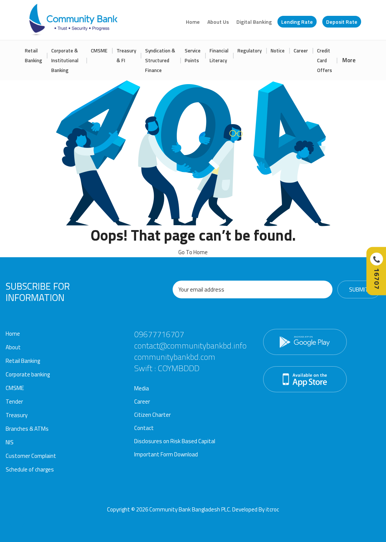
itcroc (272, 509)
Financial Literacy (219, 55)
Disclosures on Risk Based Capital (174, 441)
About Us (218, 22)
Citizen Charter (152, 414)
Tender (14, 401)
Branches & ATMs (27, 428)
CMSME (99, 50)
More (348, 60)
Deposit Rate (341, 22)
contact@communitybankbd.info (190, 345)
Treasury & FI (126, 55)
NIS (10, 442)
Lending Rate (297, 22)
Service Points (193, 55)
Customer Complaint (31, 455)
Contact (144, 428)
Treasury (17, 415)
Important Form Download (166, 454)
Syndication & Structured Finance (160, 60)
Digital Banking (254, 22)
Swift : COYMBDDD (166, 368)
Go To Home (193, 252)
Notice (278, 50)
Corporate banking (28, 374)
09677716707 (159, 334)
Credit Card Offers (324, 60)
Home (193, 22)
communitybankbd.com (174, 356)
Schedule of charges (30, 469)
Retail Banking (33, 55)
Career (301, 50)
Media (141, 388)
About (13, 347)
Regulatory (249, 50)
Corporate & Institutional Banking (64, 60)
